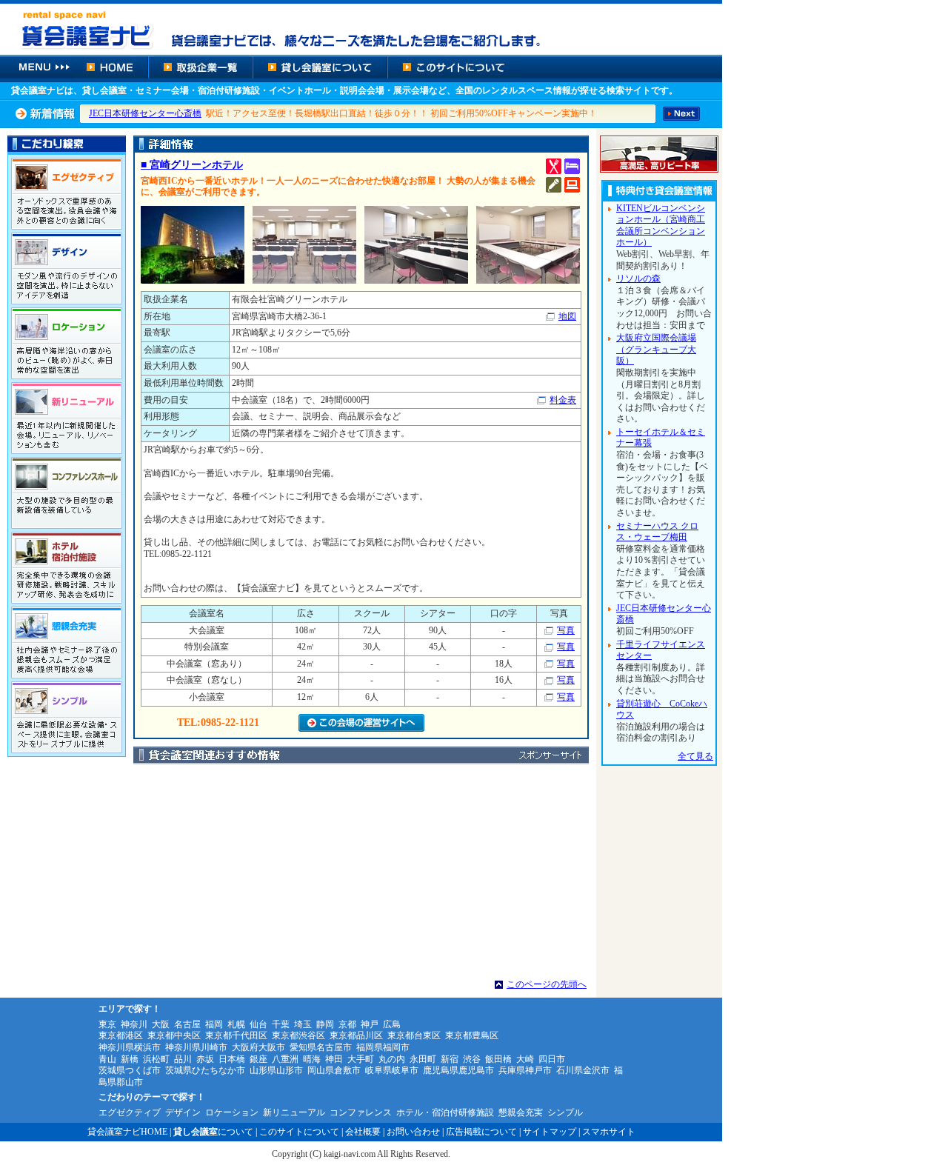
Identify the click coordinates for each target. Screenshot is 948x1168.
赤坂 (205, 1059)
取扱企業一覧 (200, 67)
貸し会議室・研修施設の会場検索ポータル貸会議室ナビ (361, 28)
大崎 (525, 1059)
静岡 (325, 1024)
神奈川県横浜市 (130, 1047)
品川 (183, 1059)
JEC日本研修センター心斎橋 (145, 113)
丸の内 (391, 1059)
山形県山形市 (276, 1070)
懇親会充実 (520, 1112)
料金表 (563, 400)
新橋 (129, 1059)
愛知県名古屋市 (321, 1047)
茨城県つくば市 (130, 1070)
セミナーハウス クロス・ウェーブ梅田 (657, 532)
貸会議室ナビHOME (127, 1132)
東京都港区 (121, 1035)
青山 (107, 1059)
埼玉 (303, 1024)
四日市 (551, 1059)
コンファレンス (361, 1112)
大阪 (161, 1024)
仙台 (258, 1024)
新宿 (449, 1059)
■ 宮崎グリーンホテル (192, 164)
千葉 (281, 1024)
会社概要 (363, 1132)
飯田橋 (498, 1059)
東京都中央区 (174, 1035)
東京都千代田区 (236, 1035)
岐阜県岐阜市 (391, 1070)
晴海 (312, 1059)
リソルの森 (638, 278)
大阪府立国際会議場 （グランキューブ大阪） (656, 349)
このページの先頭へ (547, 984)
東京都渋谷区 (298, 1035)
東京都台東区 (414, 1035)
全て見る (695, 756)
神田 (334, 1059)
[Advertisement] (361, 875)
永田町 (423, 1059)
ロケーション (231, 1112)
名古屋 (187, 1024)
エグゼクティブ (130, 1112)
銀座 (258, 1059)
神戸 (369, 1024)
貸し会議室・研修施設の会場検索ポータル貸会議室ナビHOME (111, 67)
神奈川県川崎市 (196, 1047)
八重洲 (285, 1059)
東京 (107, 1024)
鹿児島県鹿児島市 (458, 1070)
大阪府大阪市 (258, 1047)
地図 (567, 316)
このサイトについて (454, 67)
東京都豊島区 (471, 1035)
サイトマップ (549, 1132)
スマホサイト (608, 1132)
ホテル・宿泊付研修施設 (445, 1112)
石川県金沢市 (583, 1070)
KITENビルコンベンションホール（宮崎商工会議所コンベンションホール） (660, 225)
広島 (392, 1024)
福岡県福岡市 (383, 1047)
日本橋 (231, 1059)
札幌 (236, 1024)
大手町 (360, 1059)
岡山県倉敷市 (334, 1070)
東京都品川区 (356, 1035)
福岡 (214, 1024)
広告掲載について (481, 1132)
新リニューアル (294, 1112)
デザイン (183, 1112)
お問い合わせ (413, 1132)
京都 (347, 1024)
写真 (566, 630)
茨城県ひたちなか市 (205, 1070)
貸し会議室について (320, 67)
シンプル (565, 1112)
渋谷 (472, 1059)
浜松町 (156, 1059)
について (213, 1132)
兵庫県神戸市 (525, 1070)
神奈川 (134, 1024)
